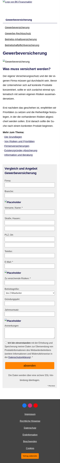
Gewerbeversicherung (17, 27)
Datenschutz (30, 428)
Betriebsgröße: (12, 289)
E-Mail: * (9, 262)
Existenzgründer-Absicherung (20, 150)
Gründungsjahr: (12, 299)
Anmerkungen (12, 325)
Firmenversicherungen (16, 146)
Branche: (9, 191)
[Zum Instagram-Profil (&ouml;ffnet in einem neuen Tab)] (30, 405)
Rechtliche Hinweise (30, 421)
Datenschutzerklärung (19, 357)
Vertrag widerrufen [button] (30, 456)
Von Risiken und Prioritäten (19, 141)
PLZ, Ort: (9, 235)
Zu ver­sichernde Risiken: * (18, 278)
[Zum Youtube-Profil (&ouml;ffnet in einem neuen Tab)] (35, 405)
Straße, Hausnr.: (13, 218)
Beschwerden (30, 441)
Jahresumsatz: (12, 309)
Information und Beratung (18, 155)
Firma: (8, 180)
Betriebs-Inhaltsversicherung (21, 39)
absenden (30, 365)
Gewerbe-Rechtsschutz (18, 33)
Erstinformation (30, 435)
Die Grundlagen (13, 137)
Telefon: (8, 251)
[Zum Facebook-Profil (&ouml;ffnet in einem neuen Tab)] (24, 405)
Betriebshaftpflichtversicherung (22, 45)
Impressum (30, 414)
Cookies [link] (30, 448)
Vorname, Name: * (14, 207)
